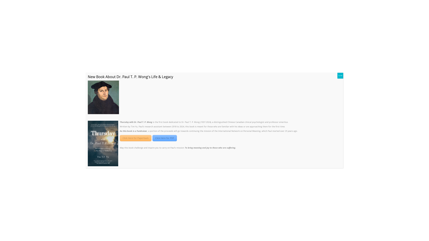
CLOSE (340, 76)
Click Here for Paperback (136, 138)
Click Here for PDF (164, 138)
